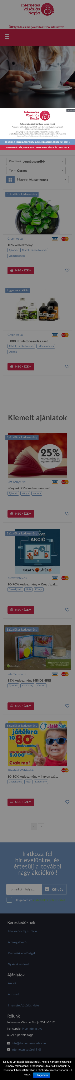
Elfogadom (41, 1075)
